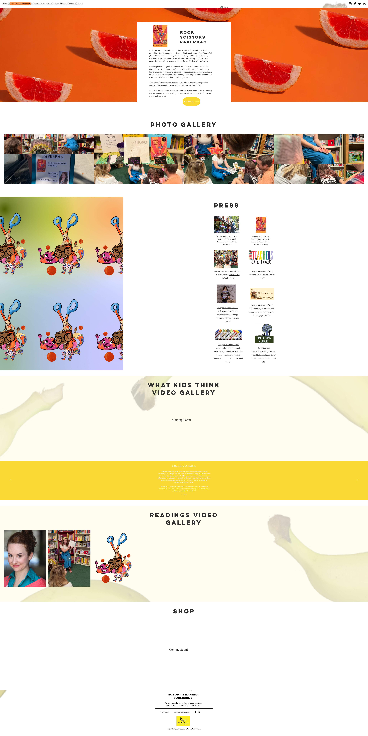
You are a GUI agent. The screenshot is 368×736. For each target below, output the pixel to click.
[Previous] (10, 480)
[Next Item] (361, 159)
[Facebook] (355, 4)
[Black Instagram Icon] (199, 712)
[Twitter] (359, 4)
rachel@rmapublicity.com (182, 712)
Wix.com (198, 729)
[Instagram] (350, 4)
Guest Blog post (264, 348)
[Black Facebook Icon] (195, 712)
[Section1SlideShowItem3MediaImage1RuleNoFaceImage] (186, 494)
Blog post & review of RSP (227, 308)
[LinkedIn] (364, 4)
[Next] (357, 480)
